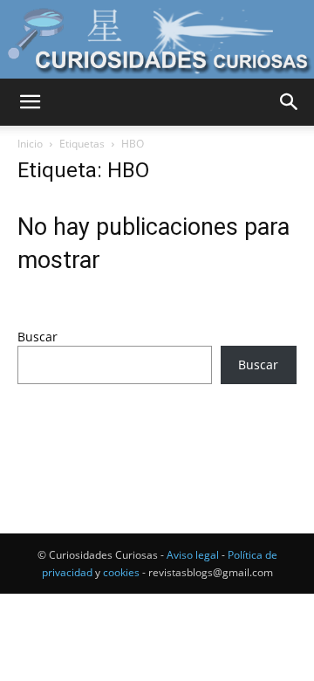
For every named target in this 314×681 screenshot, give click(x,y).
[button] (30, 102)
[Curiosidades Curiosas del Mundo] (157, 40)
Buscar (37, 336)
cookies (121, 572)
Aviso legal (193, 554)
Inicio (30, 143)
